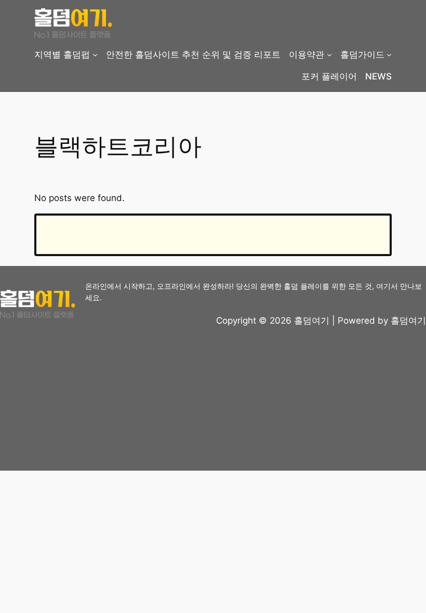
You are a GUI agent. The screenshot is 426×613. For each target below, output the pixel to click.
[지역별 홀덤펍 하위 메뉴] (95, 54)
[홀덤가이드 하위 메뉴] (389, 54)
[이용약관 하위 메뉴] (329, 54)
